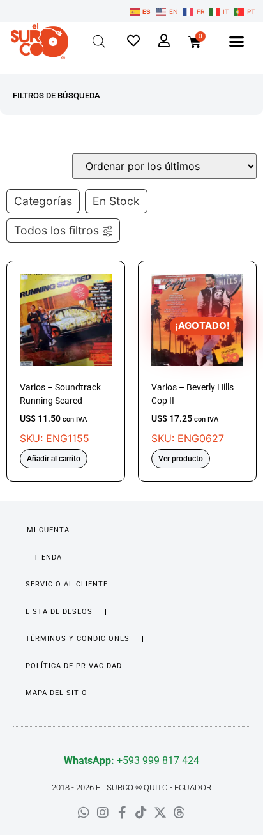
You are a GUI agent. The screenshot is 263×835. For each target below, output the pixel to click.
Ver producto (180, 458)
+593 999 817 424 (131, 761)
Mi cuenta (48, 530)
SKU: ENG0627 (192, 382)
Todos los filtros (56, 230)
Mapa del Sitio (56, 693)
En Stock (116, 201)
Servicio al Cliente (67, 584)
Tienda (48, 557)
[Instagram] (102, 812)
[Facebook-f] (122, 812)
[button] (237, 41)
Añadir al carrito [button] (53, 458)
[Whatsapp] (83, 812)
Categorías (43, 201)
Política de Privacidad (74, 666)
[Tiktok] (141, 812)
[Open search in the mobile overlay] (99, 41)
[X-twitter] (160, 812)
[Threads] (179, 812)
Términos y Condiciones (78, 638)
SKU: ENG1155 (60, 413)
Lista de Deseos (59, 612)
